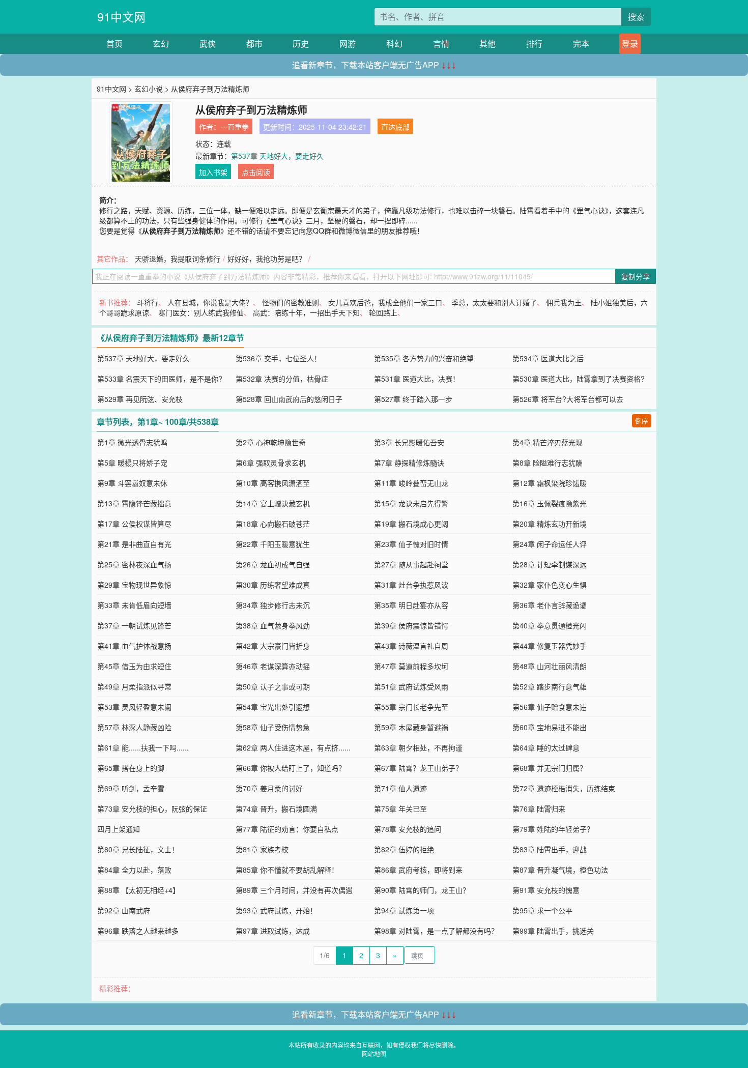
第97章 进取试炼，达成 (273, 931)
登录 (630, 43)
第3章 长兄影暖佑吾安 (409, 442)
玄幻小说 (148, 88)
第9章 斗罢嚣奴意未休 (132, 483)
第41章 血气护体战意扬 (134, 646)
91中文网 (121, 16)
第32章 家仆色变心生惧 (549, 585)
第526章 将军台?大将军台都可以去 (567, 399)
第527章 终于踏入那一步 (413, 399)
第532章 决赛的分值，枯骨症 (282, 378)
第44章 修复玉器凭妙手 (549, 646)
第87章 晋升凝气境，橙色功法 (560, 869)
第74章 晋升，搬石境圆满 (276, 808)
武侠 (207, 43)
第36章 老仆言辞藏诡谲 (549, 605)
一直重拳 (234, 127)
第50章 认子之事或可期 (273, 686)
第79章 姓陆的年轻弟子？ (553, 829)
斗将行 (147, 302)
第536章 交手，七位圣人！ (278, 358)
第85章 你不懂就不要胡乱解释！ (287, 869)
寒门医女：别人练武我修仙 (201, 312)
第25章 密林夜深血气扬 (134, 564)
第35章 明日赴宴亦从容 (411, 605)
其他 (487, 43)
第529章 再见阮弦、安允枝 (140, 399)
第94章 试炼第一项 (404, 910)
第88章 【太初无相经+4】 (138, 890)
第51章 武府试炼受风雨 (411, 686)
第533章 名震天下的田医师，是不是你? (159, 378)
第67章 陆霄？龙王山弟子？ (418, 768)
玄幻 (161, 43)
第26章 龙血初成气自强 (273, 564)
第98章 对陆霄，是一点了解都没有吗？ (436, 931)
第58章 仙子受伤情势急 (273, 727)
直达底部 (395, 127)
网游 (347, 43)
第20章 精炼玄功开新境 (549, 523)
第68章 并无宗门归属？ (549, 768)
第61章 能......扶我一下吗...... (143, 747)
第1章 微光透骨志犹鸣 (132, 442)
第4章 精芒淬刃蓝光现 (547, 442)
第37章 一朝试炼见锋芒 (134, 625)
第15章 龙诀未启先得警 (411, 503)
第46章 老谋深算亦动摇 (273, 666)
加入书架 (213, 172)
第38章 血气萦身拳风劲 (273, 625)
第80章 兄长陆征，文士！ (138, 849)
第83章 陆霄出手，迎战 (549, 849)
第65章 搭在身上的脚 (130, 768)
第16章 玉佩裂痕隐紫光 (549, 503)
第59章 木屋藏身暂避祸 (411, 727)
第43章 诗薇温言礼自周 (411, 646)
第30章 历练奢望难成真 (273, 585)
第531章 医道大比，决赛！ (416, 378)
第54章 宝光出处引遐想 (273, 707)
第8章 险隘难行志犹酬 (547, 462)
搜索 (636, 16)
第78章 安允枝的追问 (407, 829)
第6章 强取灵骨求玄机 (271, 462)
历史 (301, 43)
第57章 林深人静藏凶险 (134, 727)
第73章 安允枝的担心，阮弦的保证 (152, 808)
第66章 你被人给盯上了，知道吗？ (291, 768)
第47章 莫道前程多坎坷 (411, 666)
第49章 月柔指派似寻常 (134, 686)
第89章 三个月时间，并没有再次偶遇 (294, 890)
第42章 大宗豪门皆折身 (273, 646)
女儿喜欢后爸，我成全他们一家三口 (385, 302)
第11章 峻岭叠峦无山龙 (411, 483)
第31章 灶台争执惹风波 (411, 585)
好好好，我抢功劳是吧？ (266, 258)
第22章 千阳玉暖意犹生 (273, 544)
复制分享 (635, 276)
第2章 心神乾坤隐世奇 (271, 442)
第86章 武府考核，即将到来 (418, 869)
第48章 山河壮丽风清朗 (549, 666)
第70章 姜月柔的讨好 (269, 788)
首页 (114, 43)
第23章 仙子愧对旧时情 (411, 544)
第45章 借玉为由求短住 (134, 666)
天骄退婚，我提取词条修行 (177, 258)
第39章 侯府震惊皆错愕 (411, 625)
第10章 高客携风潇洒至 (273, 483)
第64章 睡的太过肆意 (546, 747)
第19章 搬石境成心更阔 (411, 523)
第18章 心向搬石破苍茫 (273, 523)
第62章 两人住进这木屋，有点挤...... (293, 747)
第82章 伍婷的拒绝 (404, 849)
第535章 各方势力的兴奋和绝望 (424, 358)
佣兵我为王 (564, 302)
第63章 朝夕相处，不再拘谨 (418, 747)
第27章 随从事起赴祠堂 (411, 564)
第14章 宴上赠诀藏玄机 (273, 503)
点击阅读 (256, 172)
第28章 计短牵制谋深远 (549, 564)
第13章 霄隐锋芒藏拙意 (134, 503)
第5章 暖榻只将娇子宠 (132, 462)
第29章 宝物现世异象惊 (134, 585)
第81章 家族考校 (262, 849)
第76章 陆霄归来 (538, 808)
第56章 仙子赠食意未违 (549, 707)
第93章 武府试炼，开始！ (276, 910)
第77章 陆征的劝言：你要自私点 (287, 829)
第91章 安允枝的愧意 (546, 890)
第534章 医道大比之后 (548, 358)
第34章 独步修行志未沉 (273, 605)
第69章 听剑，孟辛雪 (130, 788)
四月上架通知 (118, 829)
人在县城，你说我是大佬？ (210, 302)
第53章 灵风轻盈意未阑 (134, 707)
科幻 (394, 43)
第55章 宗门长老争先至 (411, 707)
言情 (441, 43)
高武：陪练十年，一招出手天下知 (306, 312)
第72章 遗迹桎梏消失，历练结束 (563, 788)
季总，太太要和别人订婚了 (494, 302)
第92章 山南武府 (123, 910)
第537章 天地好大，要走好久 (277, 156)
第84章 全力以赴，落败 (134, 869)
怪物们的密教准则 (290, 302)
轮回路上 (383, 312)
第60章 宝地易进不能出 (549, 727)
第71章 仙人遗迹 (400, 788)
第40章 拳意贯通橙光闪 (549, 625)
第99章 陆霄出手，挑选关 (553, 931)
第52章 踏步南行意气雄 (549, 686)
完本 (581, 43)
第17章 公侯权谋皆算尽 (134, 523)
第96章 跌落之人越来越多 (138, 931)
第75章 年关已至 (400, 808)
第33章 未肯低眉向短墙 (134, 605)
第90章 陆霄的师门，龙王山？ (422, 890)
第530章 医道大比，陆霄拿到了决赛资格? (578, 378)
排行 (534, 43)
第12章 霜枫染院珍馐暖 (549, 483)
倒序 (641, 420)
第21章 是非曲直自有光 (134, 544)
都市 (254, 43)
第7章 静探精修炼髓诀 (409, 462)
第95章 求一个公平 (542, 910)
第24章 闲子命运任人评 (549, 544)
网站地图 (374, 1053)
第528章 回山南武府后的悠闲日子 (289, 399)
